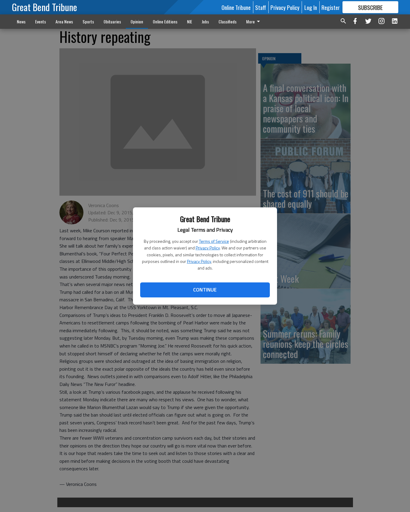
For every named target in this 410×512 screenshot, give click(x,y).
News (21, 21)
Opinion (137, 21)
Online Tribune (236, 7)
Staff (260, 7)
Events (40, 21)
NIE (189, 21)
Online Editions (165, 21)
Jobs (205, 21)
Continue (204, 289)
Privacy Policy (208, 248)
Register (330, 7)
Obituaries (112, 21)
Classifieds (228, 21)
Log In (310, 7)
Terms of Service (214, 241)
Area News (64, 21)
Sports (88, 21)
